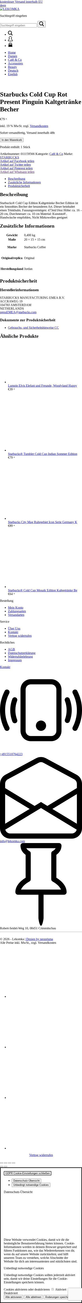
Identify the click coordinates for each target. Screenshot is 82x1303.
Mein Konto (15, 607)
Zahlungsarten (17, 611)
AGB (11, 649)
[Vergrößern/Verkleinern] (1, 1163)
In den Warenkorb (12, 139)
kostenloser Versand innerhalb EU (21, 1)
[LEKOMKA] (10, 9)
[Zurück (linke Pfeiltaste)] (1, 1166)
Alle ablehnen (33, 1297)
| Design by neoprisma (39, 939)
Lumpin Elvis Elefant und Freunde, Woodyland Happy (42, 385)
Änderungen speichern (58, 1297)
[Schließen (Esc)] (13, 1163)
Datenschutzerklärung (21, 653)
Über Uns (14, 628)
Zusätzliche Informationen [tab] (24, 182)
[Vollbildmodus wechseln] (5, 1163)
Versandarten (16, 614)
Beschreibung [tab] (16, 178)
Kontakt (13, 632)
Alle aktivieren (13, 1297)
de (1, 5)
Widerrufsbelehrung (20, 656)
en (4, 5)
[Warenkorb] (10, 45)
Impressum (15, 660)
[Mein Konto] (10, 40)
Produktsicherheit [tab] (19, 186)
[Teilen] (9, 1163)
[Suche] (42, 24)
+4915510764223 (11, 754)
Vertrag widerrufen (20, 635)
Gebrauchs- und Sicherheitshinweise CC (33, 327)
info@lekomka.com (12, 841)
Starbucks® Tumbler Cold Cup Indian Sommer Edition (42, 454)
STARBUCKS (9, 157)
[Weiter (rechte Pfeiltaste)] (5, 1166)
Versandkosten (39, 126)
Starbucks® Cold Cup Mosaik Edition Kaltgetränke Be (42, 590)
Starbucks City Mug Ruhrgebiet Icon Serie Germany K (42, 522)
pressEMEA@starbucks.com (18, 312)
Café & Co (56, 154)
